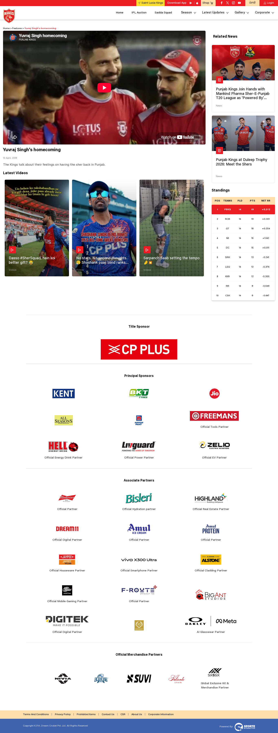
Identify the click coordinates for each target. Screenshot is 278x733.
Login (270, 3)
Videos (12, 270)
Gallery (240, 12)
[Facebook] (221, 3)
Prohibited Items (86, 714)
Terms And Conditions (36, 714)
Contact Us (108, 714)
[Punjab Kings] (9, 15)
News (219, 106)
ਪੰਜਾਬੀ (252, 3)
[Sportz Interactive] (244, 726)
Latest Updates (213, 12)
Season (186, 12)
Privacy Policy (63, 714)
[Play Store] (191, 3)
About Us (136, 714)
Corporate (262, 12)
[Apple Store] (197, 3)
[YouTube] (239, 3)
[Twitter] (227, 3)
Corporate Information (161, 714)
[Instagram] (233, 3)
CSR (122, 714)
